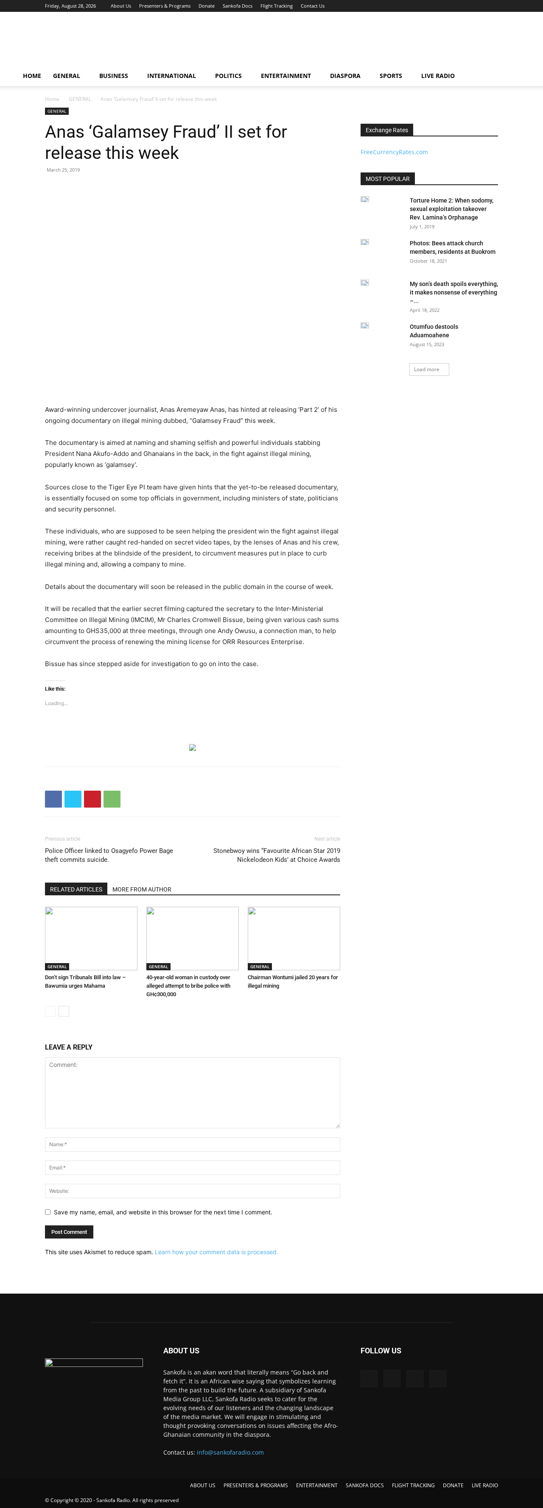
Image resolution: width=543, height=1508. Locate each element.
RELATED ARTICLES (76, 889)
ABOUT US (203, 1485)
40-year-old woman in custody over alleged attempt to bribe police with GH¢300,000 (188, 985)
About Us (121, 6)
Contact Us (313, 6)
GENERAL (66, 76)
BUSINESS (113, 76)
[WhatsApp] (112, 799)
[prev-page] (50, 1011)
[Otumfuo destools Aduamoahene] (365, 325)
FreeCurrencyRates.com (394, 152)
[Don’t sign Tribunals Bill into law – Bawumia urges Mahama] (91, 938)
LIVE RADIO (438, 76)
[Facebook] (449, 6)
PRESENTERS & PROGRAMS (256, 1485)
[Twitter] (477, 6)
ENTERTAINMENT (286, 76)
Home (52, 99)
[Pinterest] (92, 799)
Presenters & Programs (164, 6)
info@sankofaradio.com (230, 1452)
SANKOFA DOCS (365, 1485)
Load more (426, 369)
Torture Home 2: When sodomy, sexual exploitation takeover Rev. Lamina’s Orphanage (451, 209)
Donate (207, 6)
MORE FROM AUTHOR (141, 889)
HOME (32, 76)
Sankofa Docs (237, 6)
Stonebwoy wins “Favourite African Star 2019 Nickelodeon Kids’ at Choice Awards (276, 855)
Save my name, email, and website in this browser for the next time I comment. (163, 1212)
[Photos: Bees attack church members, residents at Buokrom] (365, 242)
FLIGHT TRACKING (413, 1485)
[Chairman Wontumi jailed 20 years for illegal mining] (294, 938)
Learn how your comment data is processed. (216, 1251)
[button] (516, 76)
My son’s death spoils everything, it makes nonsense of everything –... (454, 292)
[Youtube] (491, 6)
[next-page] (64, 1011)
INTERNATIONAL (171, 76)
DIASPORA (345, 76)
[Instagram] (463, 6)
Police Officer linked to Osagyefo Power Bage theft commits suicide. (109, 855)
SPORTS (391, 76)
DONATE (453, 1485)
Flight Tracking (276, 6)
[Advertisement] (343, 43)
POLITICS (228, 76)
